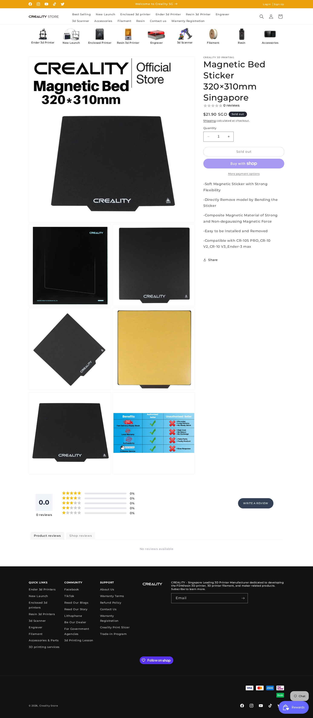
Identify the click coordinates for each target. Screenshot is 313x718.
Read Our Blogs (76, 602)
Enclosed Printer (100, 42)
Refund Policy (110, 602)
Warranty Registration (109, 618)
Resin (242, 42)
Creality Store (48, 705)
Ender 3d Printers (42, 589)
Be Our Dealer (75, 622)
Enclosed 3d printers (38, 605)
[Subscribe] (243, 598)
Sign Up (279, 4)
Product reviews (47, 536)
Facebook (71, 589)
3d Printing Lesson (78, 640)
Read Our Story (75, 609)
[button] (261, 16)
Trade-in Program (113, 634)
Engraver (156, 42)
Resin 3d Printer (128, 42)
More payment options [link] (244, 173)
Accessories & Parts (44, 640)
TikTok (69, 596)
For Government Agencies (76, 631)
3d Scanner (185, 42)
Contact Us (108, 609)
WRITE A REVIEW (255, 503)
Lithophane (73, 615)
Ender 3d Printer (43, 42)
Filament (213, 42)
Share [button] (213, 260)
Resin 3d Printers (42, 614)
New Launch (71, 42)
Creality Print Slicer (115, 627)
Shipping (209, 120)
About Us (107, 589)
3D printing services (44, 647)
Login (266, 4)
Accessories (270, 42)
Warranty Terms (112, 596)
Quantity (209, 128)
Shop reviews (80, 536)
